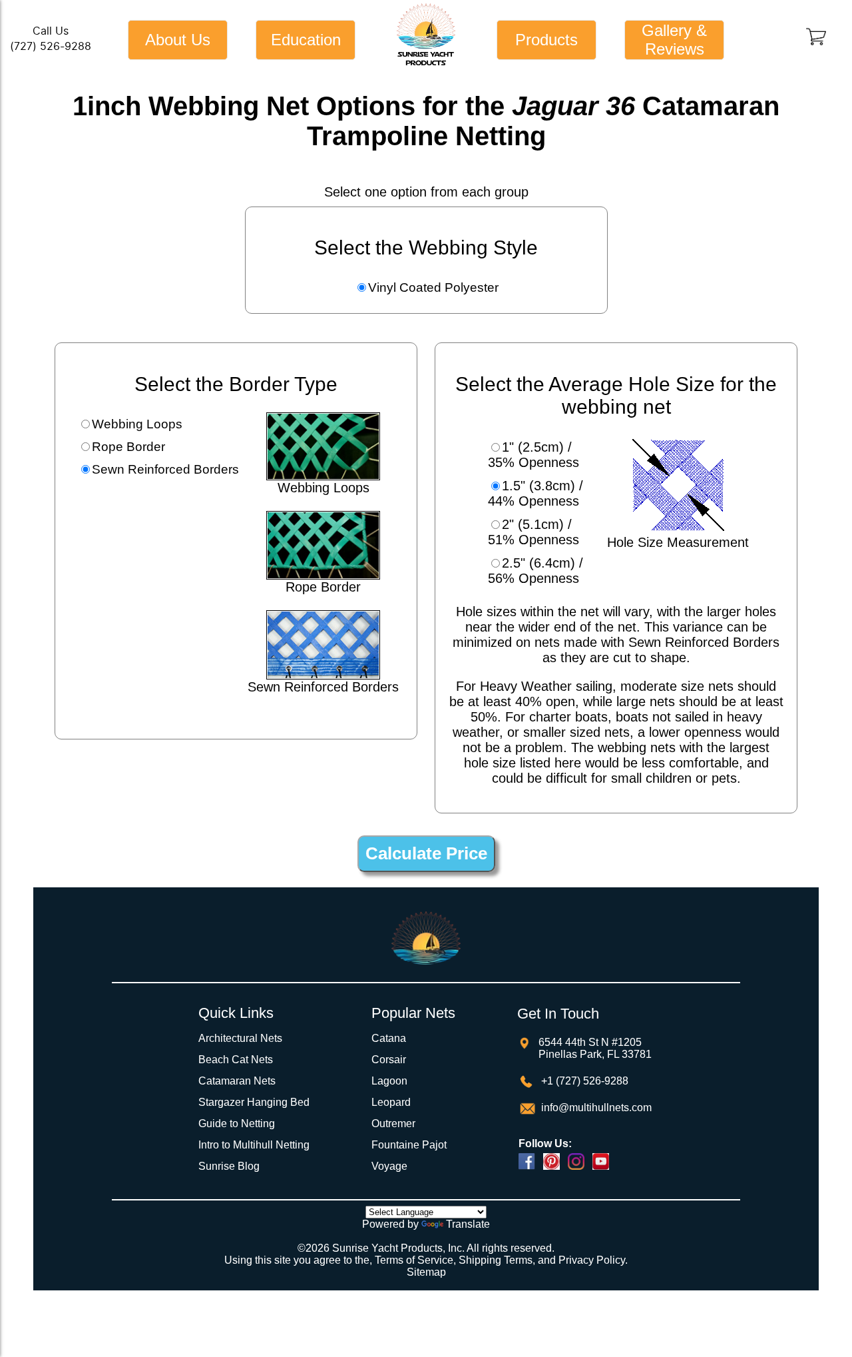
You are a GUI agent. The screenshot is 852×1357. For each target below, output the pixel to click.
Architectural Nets (240, 1038)
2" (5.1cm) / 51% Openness (533, 532)
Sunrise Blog (229, 1166)
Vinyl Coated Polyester (433, 287)
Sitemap (426, 1272)
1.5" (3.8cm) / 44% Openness (535, 493)
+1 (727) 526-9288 (583, 1081)
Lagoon (389, 1081)
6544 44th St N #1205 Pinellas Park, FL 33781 (595, 1048)
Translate (468, 1224)
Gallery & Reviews (674, 39)
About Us (177, 40)
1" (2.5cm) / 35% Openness (533, 455)
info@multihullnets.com (595, 1107)
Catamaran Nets (237, 1081)
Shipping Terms (495, 1260)
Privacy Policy (591, 1260)
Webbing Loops (137, 424)
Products (546, 40)
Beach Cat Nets (235, 1059)
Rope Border (128, 447)
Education (306, 40)
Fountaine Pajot (409, 1144)
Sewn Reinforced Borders (165, 469)
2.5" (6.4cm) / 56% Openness (535, 571)
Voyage (389, 1166)
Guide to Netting (236, 1123)
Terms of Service (414, 1260)
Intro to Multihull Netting (254, 1144)
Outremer (393, 1123)
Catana (388, 1038)
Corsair (388, 1059)
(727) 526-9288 (50, 46)
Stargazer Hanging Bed (254, 1102)
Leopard (391, 1102)
